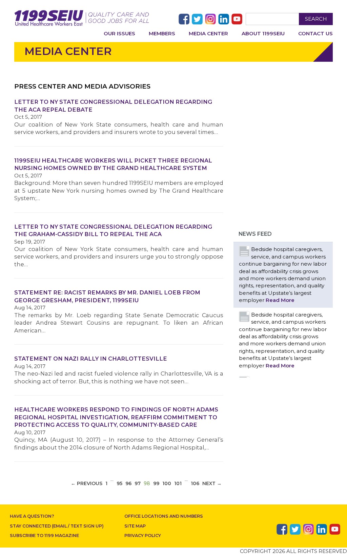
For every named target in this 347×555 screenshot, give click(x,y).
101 (178, 483)
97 (138, 483)
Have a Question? (32, 516)
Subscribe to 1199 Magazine (44, 535)
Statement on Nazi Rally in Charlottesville (90, 358)
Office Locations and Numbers (163, 516)
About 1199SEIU (263, 33)
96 (128, 483)
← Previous (86, 483)
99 (156, 483)
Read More (280, 300)
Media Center (208, 33)
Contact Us (315, 33)
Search (316, 19)
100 (166, 483)
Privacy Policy (142, 535)
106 (195, 483)
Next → (212, 483)
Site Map (135, 526)
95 (119, 483)
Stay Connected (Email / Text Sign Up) (57, 526)
